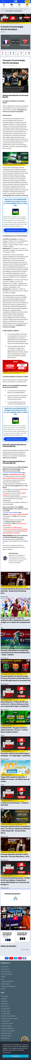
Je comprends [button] (15, 1056)
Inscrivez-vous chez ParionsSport (12, 473)
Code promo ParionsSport (8, 1031)
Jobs (2, 979)
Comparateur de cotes (7, 1023)
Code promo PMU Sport (7, 1028)
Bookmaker (4, 1004)
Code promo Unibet (6, 1033)
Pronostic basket (5, 1013)
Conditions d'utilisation (7, 981)
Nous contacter (5, 969)
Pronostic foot (5, 1006)
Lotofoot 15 (4, 1001)
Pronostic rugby (5, 1011)
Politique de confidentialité (8, 986)
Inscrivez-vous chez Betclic (11, 512)
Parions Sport (4, 996)
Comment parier (5, 1021)
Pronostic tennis (5, 1009)
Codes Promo (4, 967)
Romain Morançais (13, 553)
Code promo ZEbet (6, 1036)
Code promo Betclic (6, 1026)
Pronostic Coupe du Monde (8, 1016)
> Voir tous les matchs (25, 949)
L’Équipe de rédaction (7, 974)
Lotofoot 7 (4, 999)
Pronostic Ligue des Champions (9, 1018)
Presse (3, 976)
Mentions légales (5, 984)
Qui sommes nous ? (6, 972)
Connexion (27, 2)
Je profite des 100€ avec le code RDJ (15, 230)
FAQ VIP (3, 989)
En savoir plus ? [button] (7, 1052)
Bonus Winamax (5, 1038)
